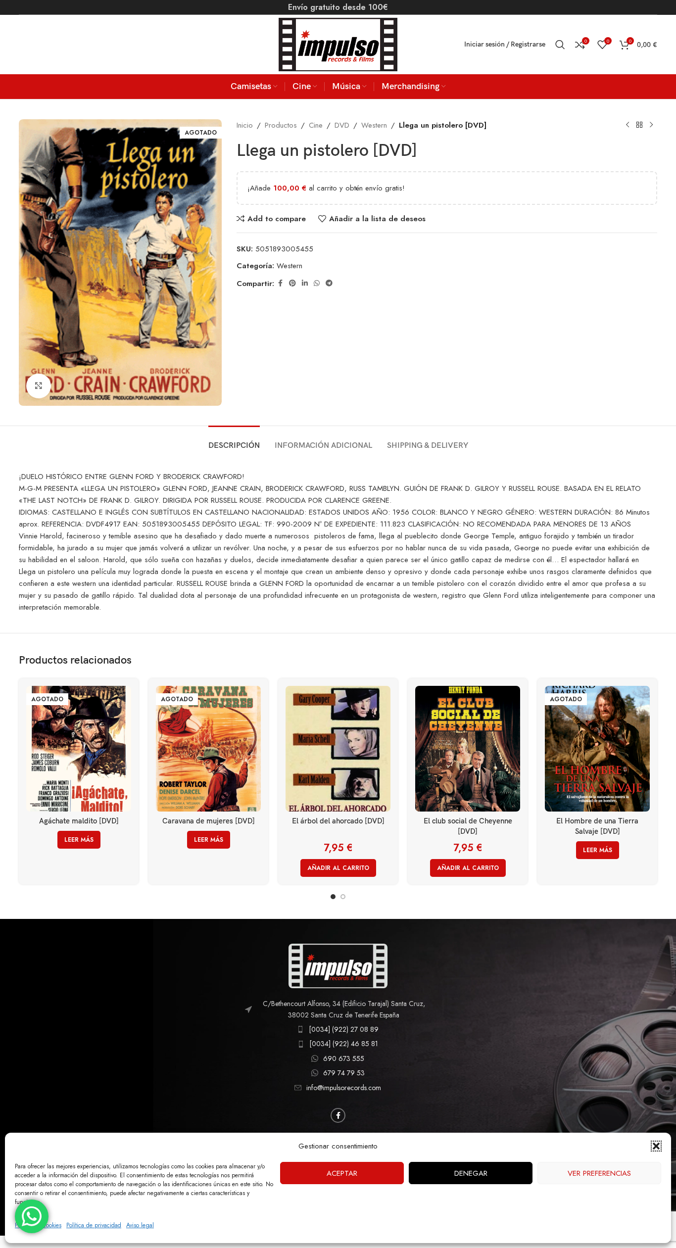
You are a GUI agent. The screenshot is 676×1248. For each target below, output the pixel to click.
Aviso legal (140, 1225)
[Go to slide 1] (333, 896)
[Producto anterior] (627, 125)
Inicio (245, 125)
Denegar (470, 1173)
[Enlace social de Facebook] (280, 283)
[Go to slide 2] (342, 896)
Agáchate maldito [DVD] (79, 820)
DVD (342, 125)
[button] (656, 1146)
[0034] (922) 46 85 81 (343, 1044)
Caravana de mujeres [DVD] (208, 820)
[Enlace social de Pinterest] (292, 283)
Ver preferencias (599, 1173)
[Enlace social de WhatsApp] (317, 283)
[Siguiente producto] (651, 125)
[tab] (234, 441)
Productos (281, 125)
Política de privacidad (93, 1225)
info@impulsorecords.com (343, 1088)
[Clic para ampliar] (38, 386)
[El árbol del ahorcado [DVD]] (338, 749)
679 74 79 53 (344, 1073)
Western (374, 125)
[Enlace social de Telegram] (329, 283)
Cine (316, 125)
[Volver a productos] (639, 125)
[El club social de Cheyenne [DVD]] (467, 749)
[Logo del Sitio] (338, 43)
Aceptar (342, 1173)
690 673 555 (343, 1058)
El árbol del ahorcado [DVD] (338, 820)
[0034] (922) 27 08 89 (344, 1029)
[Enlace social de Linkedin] (305, 283)
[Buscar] (560, 44)
